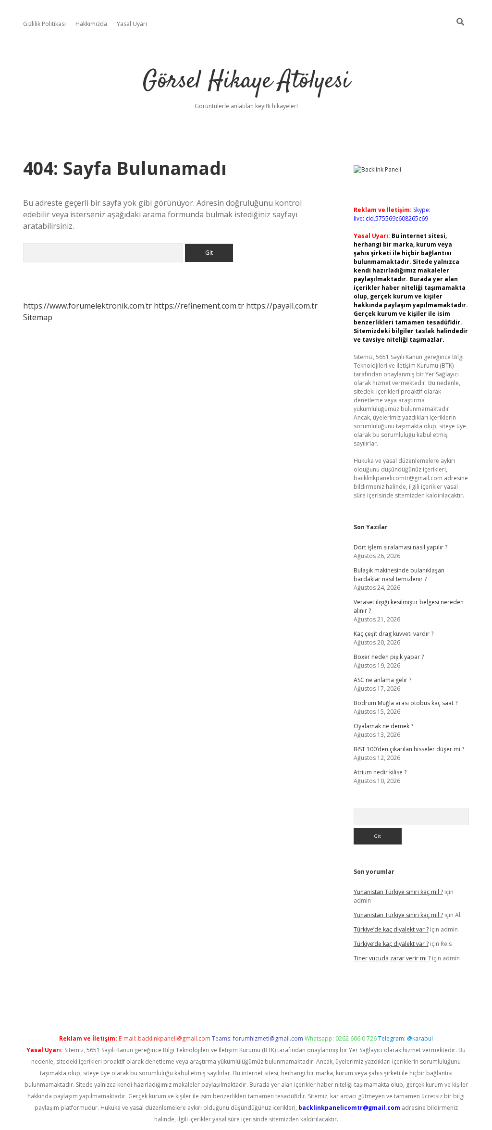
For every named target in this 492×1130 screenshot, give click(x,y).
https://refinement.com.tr (199, 305)
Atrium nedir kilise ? (380, 772)
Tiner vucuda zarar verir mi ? (392, 958)
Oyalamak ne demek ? (383, 726)
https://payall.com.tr (282, 305)
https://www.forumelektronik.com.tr (87, 305)
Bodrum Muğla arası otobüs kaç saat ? (405, 703)
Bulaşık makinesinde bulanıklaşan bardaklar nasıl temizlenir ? (399, 574)
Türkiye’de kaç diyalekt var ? (391, 929)
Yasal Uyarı (132, 24)
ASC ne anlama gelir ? (382, 680)
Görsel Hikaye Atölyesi (246, 81)
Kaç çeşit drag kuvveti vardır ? (393, 634)
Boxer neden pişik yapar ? (389, 657)
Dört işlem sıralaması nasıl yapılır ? (400, 547)
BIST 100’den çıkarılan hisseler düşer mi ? (409, 749)
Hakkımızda (91, 24)
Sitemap (37, 317)
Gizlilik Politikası (44, 24)
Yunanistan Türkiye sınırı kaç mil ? (398, 892)
